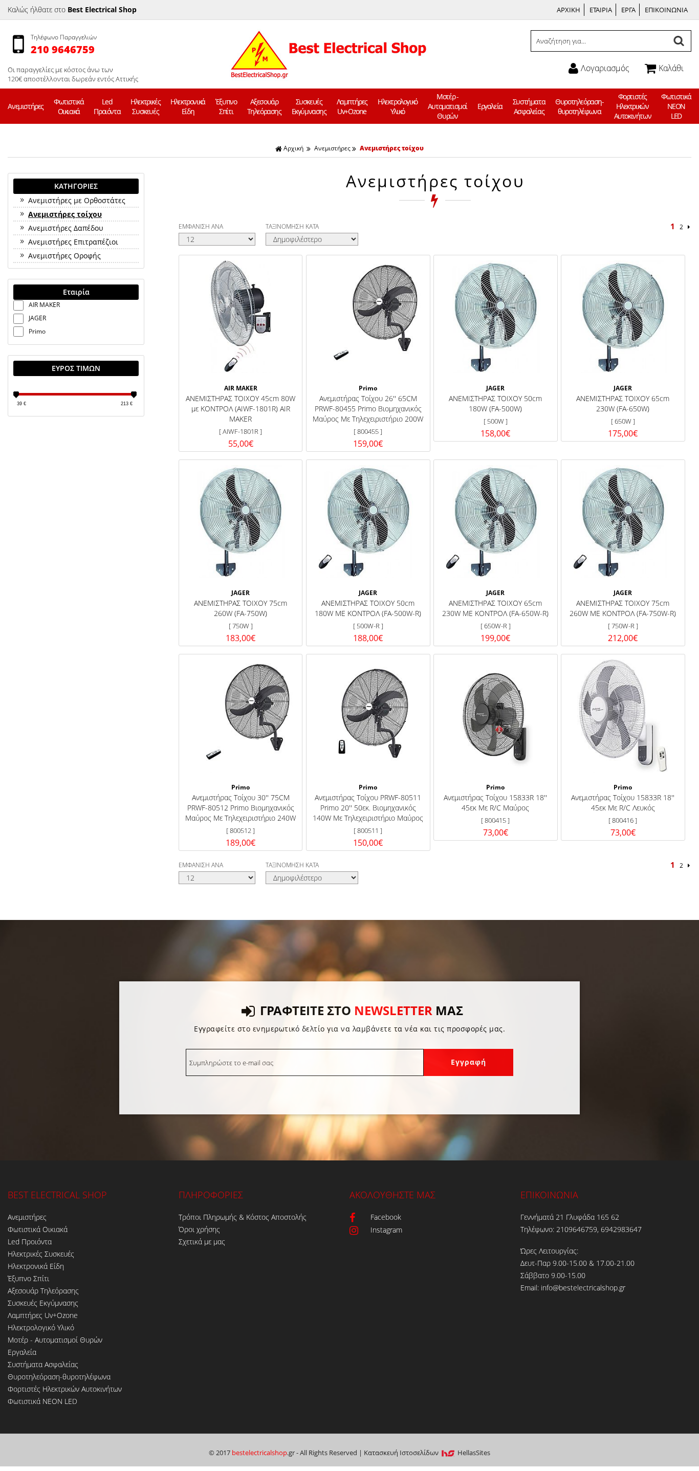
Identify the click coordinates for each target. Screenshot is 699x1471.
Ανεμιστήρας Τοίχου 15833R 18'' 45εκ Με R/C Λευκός (622, 803)
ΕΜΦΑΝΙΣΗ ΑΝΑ (201, 226)
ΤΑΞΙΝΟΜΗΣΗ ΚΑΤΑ (292, 226)
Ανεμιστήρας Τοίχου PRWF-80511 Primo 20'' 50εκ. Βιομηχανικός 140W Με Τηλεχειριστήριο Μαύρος (368, 808)
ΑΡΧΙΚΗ (568, 9)
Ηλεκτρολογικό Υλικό (398, 106)
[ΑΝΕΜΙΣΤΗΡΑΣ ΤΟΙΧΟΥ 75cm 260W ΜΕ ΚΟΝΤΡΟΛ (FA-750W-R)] (622, 521)
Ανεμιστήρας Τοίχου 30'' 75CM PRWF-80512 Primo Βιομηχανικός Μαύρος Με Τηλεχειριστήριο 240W (240, 808)
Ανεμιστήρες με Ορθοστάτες (76, 200)
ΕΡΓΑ (628, 9)
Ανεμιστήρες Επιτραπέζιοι (73, 242)
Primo (37, 331)
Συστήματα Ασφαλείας (529, 106)
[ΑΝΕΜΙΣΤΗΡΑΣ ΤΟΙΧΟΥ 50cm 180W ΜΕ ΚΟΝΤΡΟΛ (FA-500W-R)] (368, 521)
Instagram (386, 1230)
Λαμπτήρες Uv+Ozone (352, 106)
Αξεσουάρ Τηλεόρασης (264, 106)
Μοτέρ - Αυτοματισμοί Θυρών (447, 106)
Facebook (385, 1217)
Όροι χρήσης (199, 1229)
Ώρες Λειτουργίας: (549, 1251)
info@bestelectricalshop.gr (583, 1287)
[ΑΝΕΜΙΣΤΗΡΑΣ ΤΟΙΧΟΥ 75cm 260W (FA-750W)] (240, 521)
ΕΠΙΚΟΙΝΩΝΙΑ (666, 9)
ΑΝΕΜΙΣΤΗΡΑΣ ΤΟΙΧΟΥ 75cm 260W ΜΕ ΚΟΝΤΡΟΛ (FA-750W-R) (623, 608)
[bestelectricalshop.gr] (327, 71)
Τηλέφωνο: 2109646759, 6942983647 (581, 1229)
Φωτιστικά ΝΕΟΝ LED (676, 106)
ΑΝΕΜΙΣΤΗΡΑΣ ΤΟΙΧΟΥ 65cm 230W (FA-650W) (622, 403)
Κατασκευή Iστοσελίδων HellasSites (427, 1452)
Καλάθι (671, 68)
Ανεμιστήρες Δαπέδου (65, 228)
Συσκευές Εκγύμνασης (309, 106)
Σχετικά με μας (202, 1241)
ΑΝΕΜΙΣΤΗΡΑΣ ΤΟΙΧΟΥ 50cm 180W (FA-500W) (495, 403)
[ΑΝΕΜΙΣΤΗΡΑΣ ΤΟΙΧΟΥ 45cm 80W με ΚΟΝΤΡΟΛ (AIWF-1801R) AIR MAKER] (240, 316)
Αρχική (293, 148)
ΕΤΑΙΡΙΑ (600, 9)
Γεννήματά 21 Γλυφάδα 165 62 (569, 1217)
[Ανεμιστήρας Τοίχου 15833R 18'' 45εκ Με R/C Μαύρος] (495, 716)
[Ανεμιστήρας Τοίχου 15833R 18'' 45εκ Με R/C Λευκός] (622, 716)
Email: (530, 1287)
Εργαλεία (490, 106)
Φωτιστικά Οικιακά (68, 106)
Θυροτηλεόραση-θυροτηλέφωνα (579, 106)
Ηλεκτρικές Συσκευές (145, 106)
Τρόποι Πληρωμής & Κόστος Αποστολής (243, 1217)
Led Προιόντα (107, 106)
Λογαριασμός (605, 68)
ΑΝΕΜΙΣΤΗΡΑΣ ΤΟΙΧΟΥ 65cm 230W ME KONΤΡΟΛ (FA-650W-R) (495, 608)
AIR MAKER (44, 304)
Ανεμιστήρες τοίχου (392, 148)
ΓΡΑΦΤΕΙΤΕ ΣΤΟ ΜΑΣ (361, 1010)
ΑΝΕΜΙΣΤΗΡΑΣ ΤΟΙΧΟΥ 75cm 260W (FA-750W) (240, 608)
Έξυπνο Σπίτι (226, 106)
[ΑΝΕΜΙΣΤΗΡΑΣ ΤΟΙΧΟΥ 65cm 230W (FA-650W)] (622, 316)
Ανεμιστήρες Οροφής (64, 255)
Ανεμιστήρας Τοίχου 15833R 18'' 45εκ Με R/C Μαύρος (495, 803)
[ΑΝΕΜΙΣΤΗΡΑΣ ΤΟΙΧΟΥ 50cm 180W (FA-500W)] (495, 316)
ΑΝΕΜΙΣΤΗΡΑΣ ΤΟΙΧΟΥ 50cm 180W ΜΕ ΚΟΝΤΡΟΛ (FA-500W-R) (368, 608)
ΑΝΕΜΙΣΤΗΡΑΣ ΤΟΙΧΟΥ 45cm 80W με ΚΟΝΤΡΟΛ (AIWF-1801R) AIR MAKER (240, 408)
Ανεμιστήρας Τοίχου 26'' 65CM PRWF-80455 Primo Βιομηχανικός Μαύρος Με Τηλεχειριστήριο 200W (368, 408)
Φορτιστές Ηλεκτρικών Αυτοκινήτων (632, 106)
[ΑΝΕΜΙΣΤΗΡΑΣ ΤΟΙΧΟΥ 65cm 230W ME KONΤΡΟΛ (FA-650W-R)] (495, 521)
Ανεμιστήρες (25, 106)
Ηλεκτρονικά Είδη (187, 106)
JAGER (37, 318)
